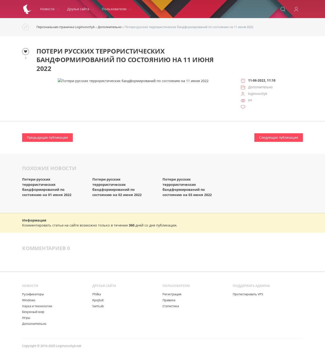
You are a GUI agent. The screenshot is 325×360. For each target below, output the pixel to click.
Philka (96, 294)
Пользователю (114, 9)
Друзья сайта (78, 9)
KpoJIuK (98, 300)
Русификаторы (33, 294)
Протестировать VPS (248, 294)
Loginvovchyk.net (68, 346)
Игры (26, 318)
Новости (47, 9)
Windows (28, 300)
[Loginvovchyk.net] (27, 9)
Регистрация (171, 294)
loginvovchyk (257, 94)
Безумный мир (33, 312)
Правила (168, 300)
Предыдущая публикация (47, 137)
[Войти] (296, 9)
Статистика (170, 306)
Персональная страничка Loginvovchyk (65, 27)
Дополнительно (110, 27)
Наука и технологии (37, 306)
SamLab (98, 306)
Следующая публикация (278, 137)
